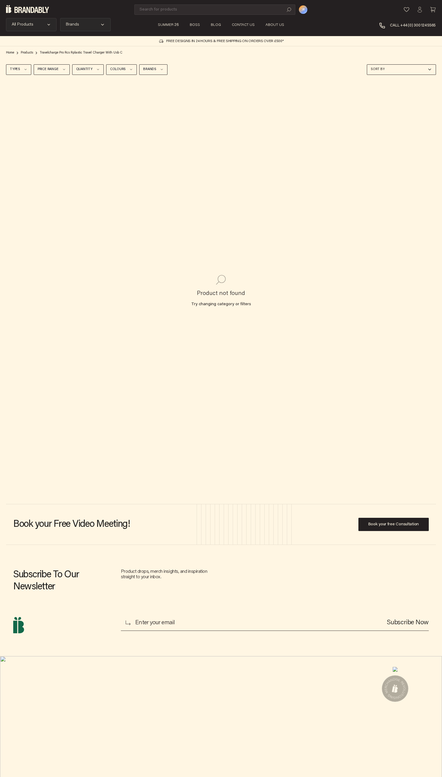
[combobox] (401, 69)
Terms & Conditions (125, 696)
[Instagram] (226, 680)
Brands (72, 25)
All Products (22, 25)
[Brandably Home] (27, 10)
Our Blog (170, 677)
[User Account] (420, 10)
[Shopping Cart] (433, 9)
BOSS (195, 25)
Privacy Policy (120, 706)
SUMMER (168, 25)
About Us (115, 677)
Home (10, 52)
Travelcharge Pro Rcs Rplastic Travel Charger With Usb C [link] (81, 52)
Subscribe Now (408, 622)
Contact (114, 687)
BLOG (216, 25)
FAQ (166, 696)
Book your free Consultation (393, 524)
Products (27, 52)
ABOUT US (275, 25)
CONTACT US (243, 25)
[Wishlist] (407, 10)
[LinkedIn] (209, 680)
